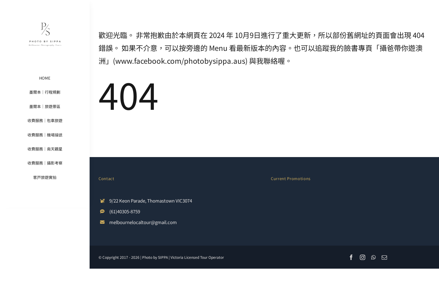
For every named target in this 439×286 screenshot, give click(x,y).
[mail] (384, 257)
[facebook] (351, 257)
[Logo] (45, 11)
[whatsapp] (373, 257)
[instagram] (362, 257)
